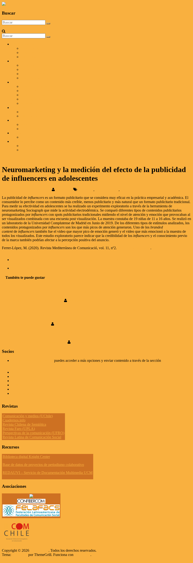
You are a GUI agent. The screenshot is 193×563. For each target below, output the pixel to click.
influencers (85, 190)
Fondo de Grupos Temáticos (42, 86)
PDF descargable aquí (134, 248)
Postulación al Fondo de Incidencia (47, 146)
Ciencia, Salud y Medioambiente (45, 99)
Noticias (17, 120)
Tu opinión (19, 389)
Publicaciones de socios (38, 116)
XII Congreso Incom (26, 61)
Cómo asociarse (32, 53)
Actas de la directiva (26, 372)
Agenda (26, 124)
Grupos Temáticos (24, 385)
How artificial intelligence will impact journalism (48, 333)
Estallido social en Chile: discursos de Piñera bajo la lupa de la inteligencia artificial (82, 291)
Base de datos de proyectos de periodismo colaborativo (43, 465)
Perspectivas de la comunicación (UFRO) (33, 433)
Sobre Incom (30, 48)
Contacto (18, 133)
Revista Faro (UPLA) (19, 429)
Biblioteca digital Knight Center (26, 457)
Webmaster (64, 190)
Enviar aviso (30, 137)
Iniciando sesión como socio (32, 360)
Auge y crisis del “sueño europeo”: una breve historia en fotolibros (63, 268)
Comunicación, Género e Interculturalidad (52, 91)
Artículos (18, 108)
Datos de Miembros (25, 381)
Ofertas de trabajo (34, 129)
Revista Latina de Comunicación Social (32, 437)
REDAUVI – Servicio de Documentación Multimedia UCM (47, 473)
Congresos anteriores (36, 78)
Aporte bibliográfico (26, 376)
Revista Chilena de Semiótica (24, 424)
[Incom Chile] (3, 27)
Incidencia (19, 141)
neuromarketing (107, 190)
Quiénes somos (22, 44)
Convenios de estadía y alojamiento (47, 74)
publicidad (128, 190)
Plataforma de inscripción (39, 65)
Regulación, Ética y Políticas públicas (48, 103)
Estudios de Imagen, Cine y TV (44, 95)
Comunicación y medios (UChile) (28, 416)
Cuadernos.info (14, 420)
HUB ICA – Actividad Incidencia (46, 150)
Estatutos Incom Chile (27, 393)
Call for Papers (32, 112)
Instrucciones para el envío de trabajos (49, 69)
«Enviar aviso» (173, 360)
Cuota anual (30, 57)
